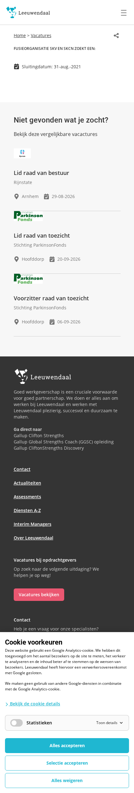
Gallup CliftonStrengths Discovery (49, 448)
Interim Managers (32, 524)
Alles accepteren (67, 745)
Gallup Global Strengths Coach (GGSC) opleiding (64, 442)
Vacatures (41, 35)
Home (20, 35)
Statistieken (39, 723)
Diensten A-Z (27, 510)
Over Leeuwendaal (33, 538)
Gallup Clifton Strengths (39, 435)
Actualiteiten (27, 483)
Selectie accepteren (67, 763)
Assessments (27, 497)
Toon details (106, 722)
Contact (22, 469)
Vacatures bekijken (39, 594)
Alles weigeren (67, 780)
